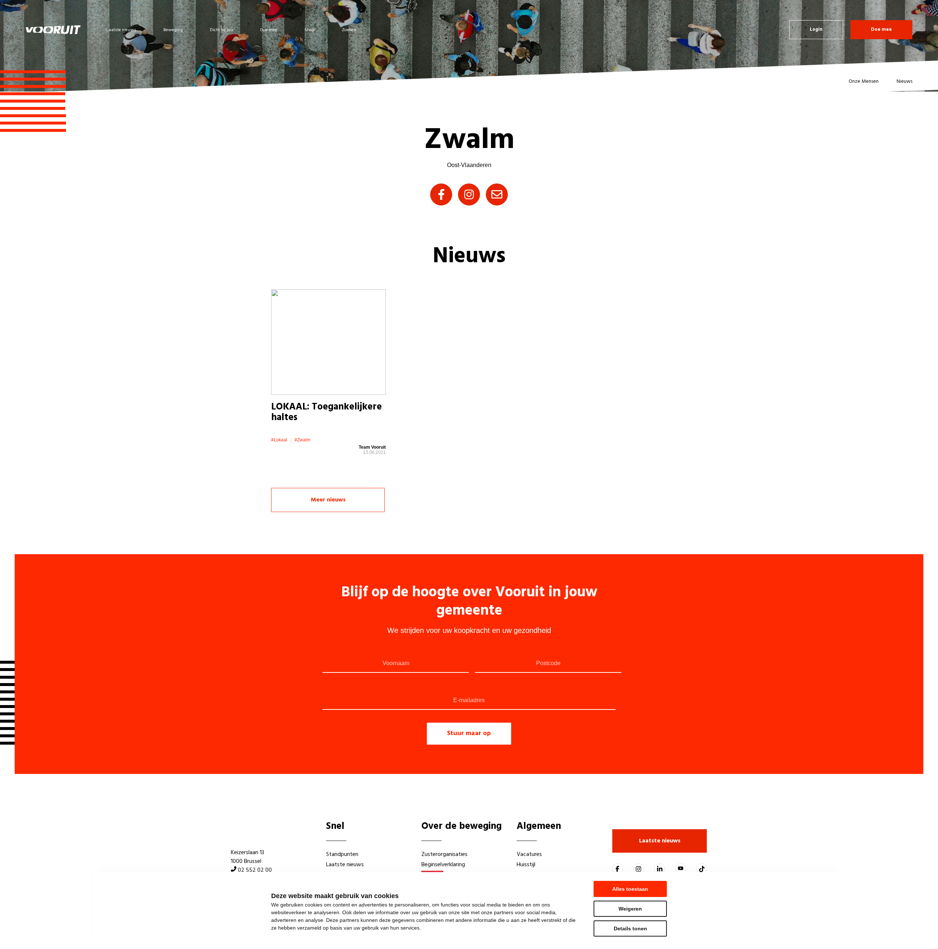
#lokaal (279, 439)
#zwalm (302, 439)
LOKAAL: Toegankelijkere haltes (326, 412)
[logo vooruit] (53, 29)
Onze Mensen (864, 81)
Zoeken (349, 30)
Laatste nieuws (121, 30)
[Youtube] (680, 868)
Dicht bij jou (221, 30)
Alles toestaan (630, 889)
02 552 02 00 (255, 870)
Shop (309, 30)
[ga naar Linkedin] (659, 868)
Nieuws (904, 81)
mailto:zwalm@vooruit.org (497, 194)
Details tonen (630, 928)
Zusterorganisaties (444, 854)
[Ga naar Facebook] (617, 868)
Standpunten (342, 854)
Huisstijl (526, 865)
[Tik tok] (701, 868)
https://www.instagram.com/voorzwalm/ (469, 194)
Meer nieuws (328, 500)
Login (816, 29)
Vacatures (529, 854)
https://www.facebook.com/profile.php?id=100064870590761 (441, 194)
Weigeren (630, 909)
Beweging (173, 30)
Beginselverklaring (443, 865)
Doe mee (268, 30)
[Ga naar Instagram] (638, 868)
